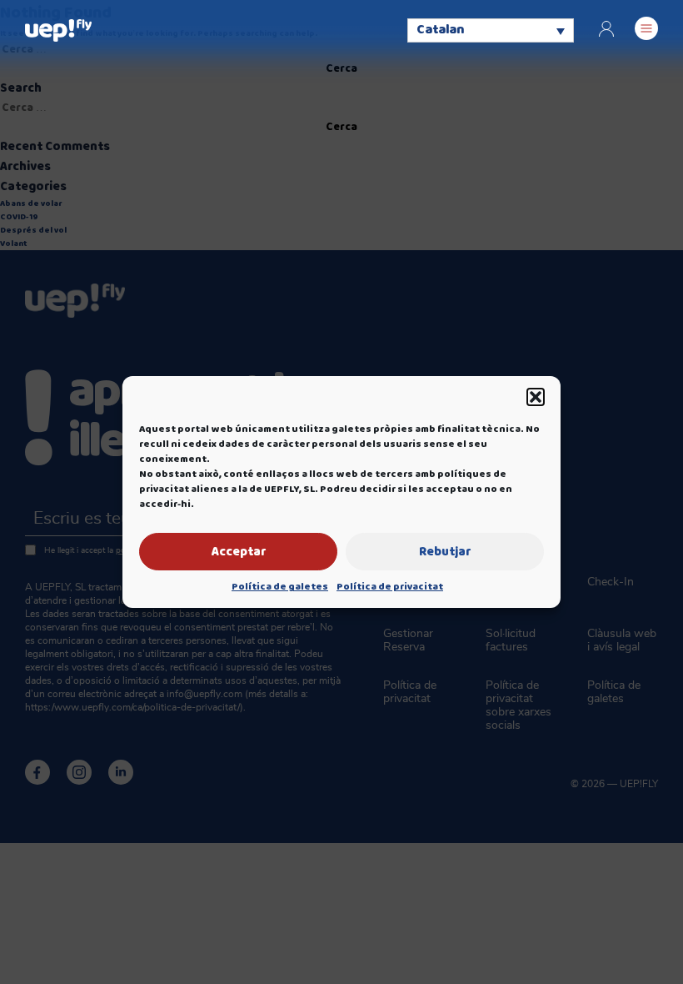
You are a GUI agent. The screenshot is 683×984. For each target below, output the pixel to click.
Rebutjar (445, 552)
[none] (490, 30)
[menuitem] (490, 30)
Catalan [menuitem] (440, 31)
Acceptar (239, 552)
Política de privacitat (390, 587)
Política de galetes (280, 587)
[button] (535, 397)
